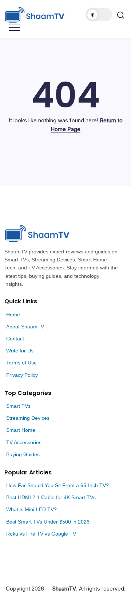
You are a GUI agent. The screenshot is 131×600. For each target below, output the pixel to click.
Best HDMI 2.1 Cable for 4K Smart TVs (51, 497)
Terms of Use (21, 363)
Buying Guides (23, 454)
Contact (15, 339)
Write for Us (19, 351)
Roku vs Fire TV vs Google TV (41, 534)
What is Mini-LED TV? (31, 509)
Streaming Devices (27, 418)
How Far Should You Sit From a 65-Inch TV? (57, 485)
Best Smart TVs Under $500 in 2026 (48, 522)
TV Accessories (23, 442)
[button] (99, 14)
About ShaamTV (25, 326)
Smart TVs (18, 406)
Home (13, 314)
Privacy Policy (22, 375)
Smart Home (20, 430)
